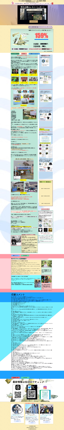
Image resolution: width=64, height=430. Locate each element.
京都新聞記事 (13, 115)
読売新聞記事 (13, 112)
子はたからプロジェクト (28, 227)
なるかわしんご (19, 226)
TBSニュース (13, 113)
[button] (15, 72)
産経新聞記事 (13, 116)
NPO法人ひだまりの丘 (16, 149)
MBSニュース (13, 114)
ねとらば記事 (13, 117)
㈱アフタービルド (23, 197)
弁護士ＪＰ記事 (14, 120)
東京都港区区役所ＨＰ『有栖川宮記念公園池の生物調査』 (24, 284)
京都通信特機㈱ (26, 199)
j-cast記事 (13, 118)
